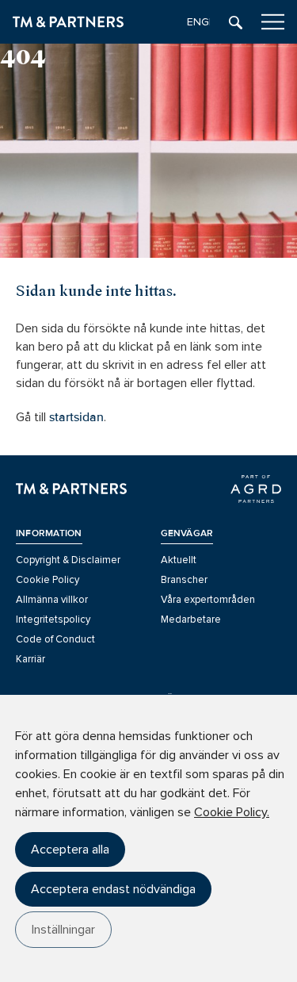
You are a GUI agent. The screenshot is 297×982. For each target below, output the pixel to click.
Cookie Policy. (231, 812)
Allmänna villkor (52, 599)
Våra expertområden (208, 599)
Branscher (184, 579)
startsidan (76, 417)
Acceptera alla (70, 849)
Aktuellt (178, 560)
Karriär (30, 659)
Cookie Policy (47, 579)
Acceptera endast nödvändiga (113, 889)
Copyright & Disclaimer (68, 560)
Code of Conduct (55, 639)
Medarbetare (191, 619)
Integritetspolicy (53, 619)
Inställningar (63, 930)
